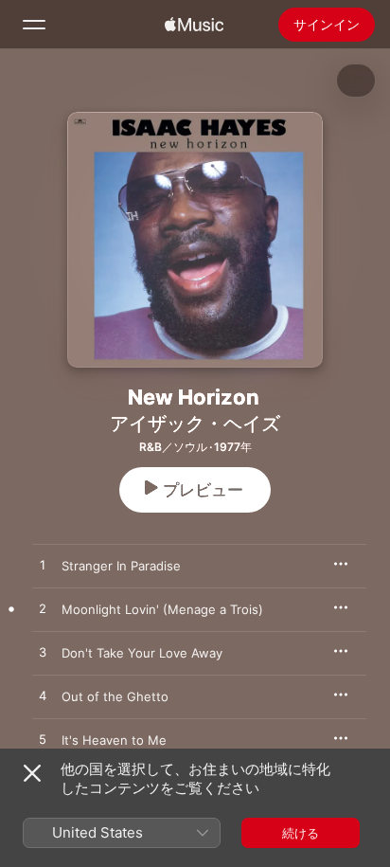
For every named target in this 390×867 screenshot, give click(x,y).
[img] (194, 24)
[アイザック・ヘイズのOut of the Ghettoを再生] (43, 696)
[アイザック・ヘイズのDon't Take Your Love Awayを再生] (43, 652)
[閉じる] (32, 773)
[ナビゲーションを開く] (34, 24)
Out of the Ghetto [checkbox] (115, 696)
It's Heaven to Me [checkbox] (114, 740)
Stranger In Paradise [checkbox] (121, 565)
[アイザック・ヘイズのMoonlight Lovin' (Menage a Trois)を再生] (43, 609)
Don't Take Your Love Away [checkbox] (142, 652)
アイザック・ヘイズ (195, 423)
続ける (300, 832)
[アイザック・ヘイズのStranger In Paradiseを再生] (43, 565)
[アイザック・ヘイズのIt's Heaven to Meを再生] (43, 740)
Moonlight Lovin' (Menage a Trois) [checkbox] (162, 609)
